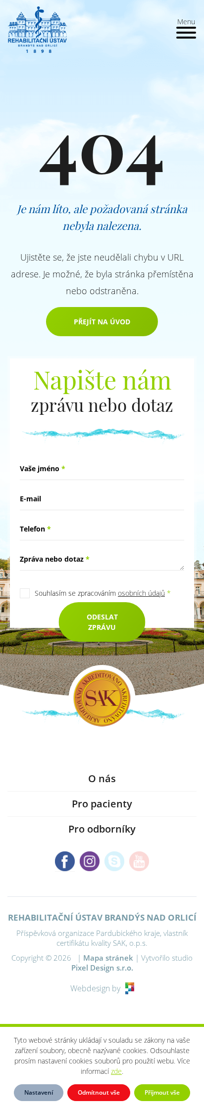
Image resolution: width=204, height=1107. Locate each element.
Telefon (35, 528)
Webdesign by (95, 988)
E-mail (30, 498)
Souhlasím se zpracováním (103, 593)
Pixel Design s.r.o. (102, 968)
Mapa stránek (108, 958)
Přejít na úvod (102, 321)
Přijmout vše (162, 1092)
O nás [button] (102, 778)
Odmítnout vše (99, 1092)
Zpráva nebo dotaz (55, 559)
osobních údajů (141, 593)
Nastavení (38, 1092)
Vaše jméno (42, 468)
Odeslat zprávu (102, 622)
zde (116, 1071)
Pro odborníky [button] (102, 829)
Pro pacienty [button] (102, 803)
